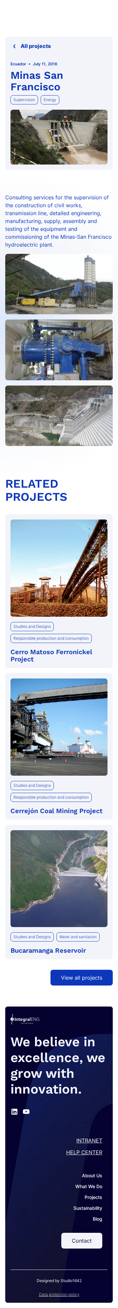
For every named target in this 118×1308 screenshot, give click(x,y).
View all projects (81, 977)
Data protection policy (59, 1294)
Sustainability (87, 1208)
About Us (92, 1175)
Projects (93, 1197)
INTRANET (89, 1140)
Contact (82, 1240)
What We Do (88, 1186)
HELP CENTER (84, 1152)
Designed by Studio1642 (59, 1280)
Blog (97, 1219)
